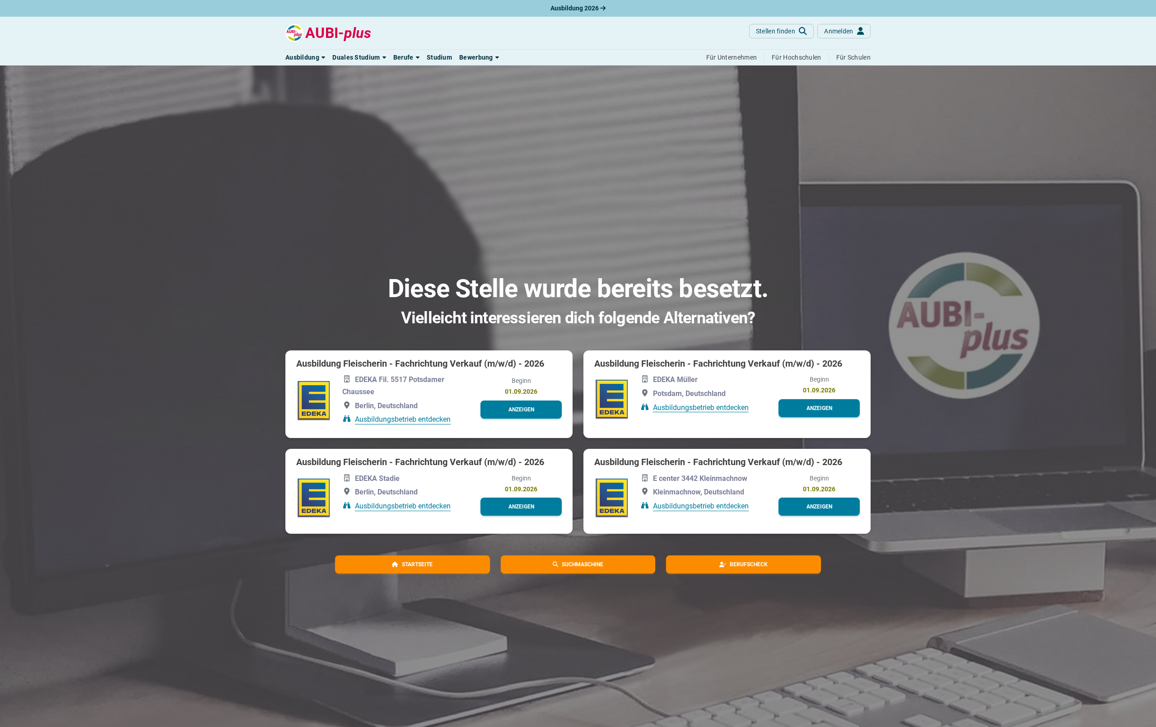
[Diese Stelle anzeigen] (313, 400)
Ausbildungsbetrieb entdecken (403, 419)
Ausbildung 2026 (575, 8)
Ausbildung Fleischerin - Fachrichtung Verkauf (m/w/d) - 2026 (420, 363)
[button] (305, 57)
